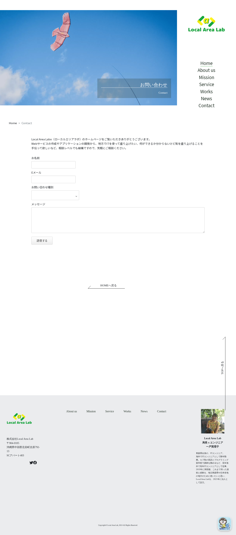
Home (13, 123)
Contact (161, 411)
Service (109, 411)
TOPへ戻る (222, 367)
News (144, 411)
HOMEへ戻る (108, 285)
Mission (91, 411)
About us (71, 411)
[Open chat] (225, 524)
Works (127, 411)
